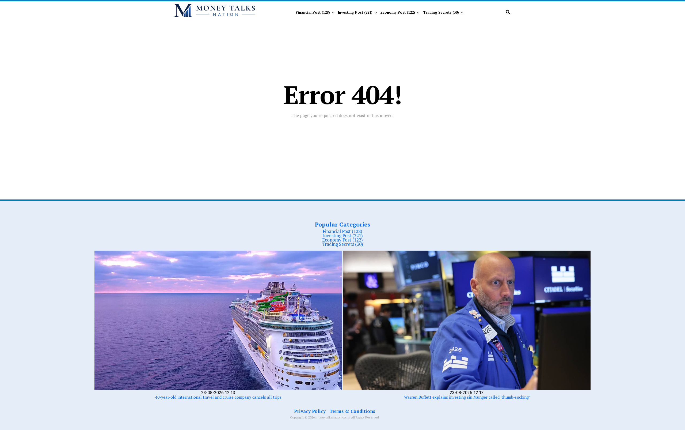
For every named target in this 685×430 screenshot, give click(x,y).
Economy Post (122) (397, 12)
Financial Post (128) (313, 12)
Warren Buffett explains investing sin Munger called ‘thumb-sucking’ (467, 397)
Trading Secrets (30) (441, 12)
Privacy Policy (310, 411)
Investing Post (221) (355, 12)
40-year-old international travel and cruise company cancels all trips (218, 397)
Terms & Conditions (352, 411)
